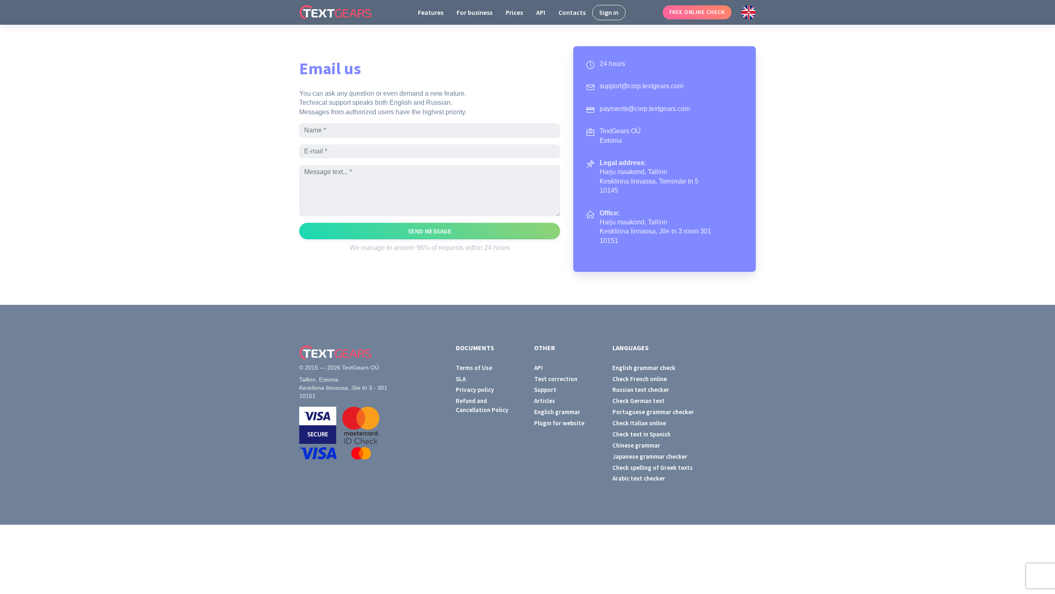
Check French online (639, 379)
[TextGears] (341, 12)
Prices (514, 12)
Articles (544, 401)
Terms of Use (474, 368)
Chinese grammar (636, 445)
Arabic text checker (638, 478)
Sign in (609, 12)
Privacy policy (475, 390)
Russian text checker (640, 390)
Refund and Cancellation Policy (482, 405)
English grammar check (643, 368)
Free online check (697, 12)
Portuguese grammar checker (653, 412)
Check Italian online (639, 423)
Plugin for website (559, 423)
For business (474, 12)
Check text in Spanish (641, 434)
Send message (430, 231)
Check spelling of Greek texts (652, 467)
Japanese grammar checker (649, 456)
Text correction (555, 379)
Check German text (638, 401)
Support (545, 390)
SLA (461, 379)
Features (430, 12)
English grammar (557, 412)
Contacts (572, 12)
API (540, 12)
